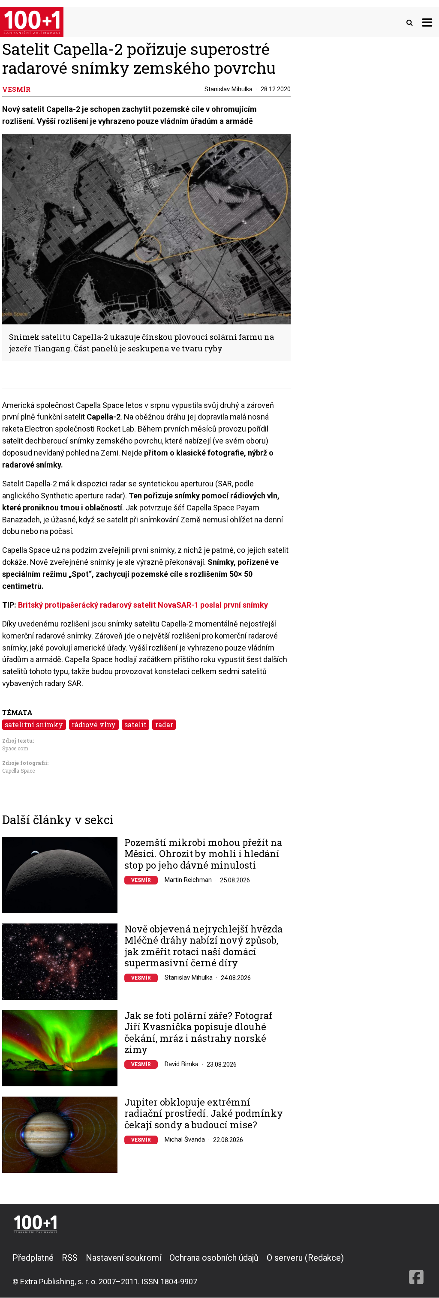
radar (164, 724)
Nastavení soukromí (123, 1258)
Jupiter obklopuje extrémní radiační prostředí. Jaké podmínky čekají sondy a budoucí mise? (203, 1113)
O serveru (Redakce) (305, 1258)
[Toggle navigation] (427, 22)
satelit (135, 724)
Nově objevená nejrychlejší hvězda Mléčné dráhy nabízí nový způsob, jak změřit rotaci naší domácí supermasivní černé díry (203, 946)
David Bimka (181, 1064)
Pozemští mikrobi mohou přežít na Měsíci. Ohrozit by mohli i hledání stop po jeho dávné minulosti (203, 854)
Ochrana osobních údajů (214, 1258)
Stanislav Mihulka (228, 89)
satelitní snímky (34, 724)
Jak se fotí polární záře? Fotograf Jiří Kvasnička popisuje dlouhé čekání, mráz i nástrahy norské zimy (198, 1032)
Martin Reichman (188, 880)
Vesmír (141, 880)
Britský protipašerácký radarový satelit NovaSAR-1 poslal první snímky (143, 604)
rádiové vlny (94, 724)
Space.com (15, 748)
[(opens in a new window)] (416, 1269)
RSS (70, 1258)
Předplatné (33, 1258)
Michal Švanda (185, 1139)
